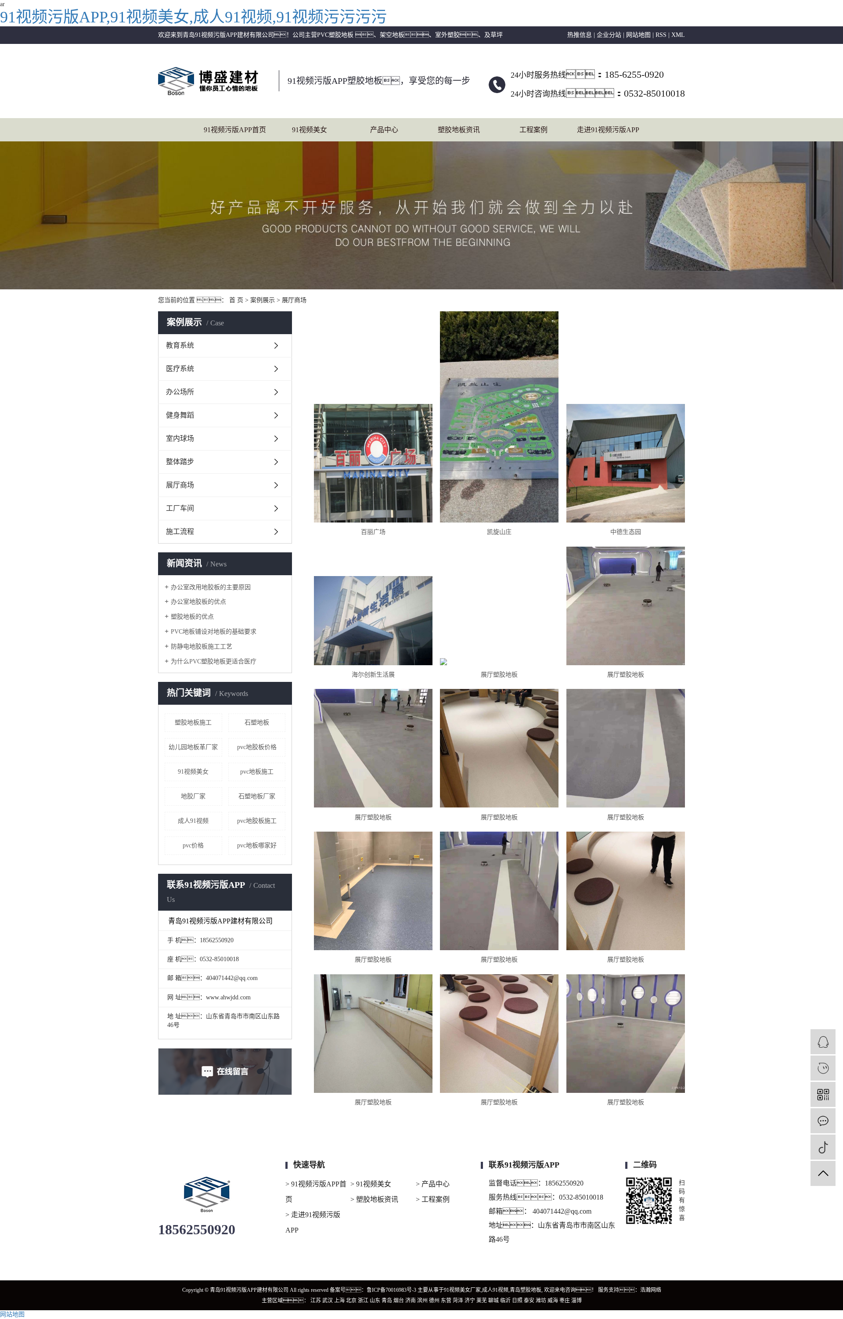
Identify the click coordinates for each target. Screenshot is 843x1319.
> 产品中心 (433, 1184)
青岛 (387, 1300)
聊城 (493, 1300)
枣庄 (564, 1300)
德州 (434, 1300)
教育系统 (180, 345)
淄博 (576, 1300)
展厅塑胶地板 (499, 674)
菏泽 (458, 1300)
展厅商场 (294, 300)
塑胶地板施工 (193, 722)
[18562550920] (823, 1068)
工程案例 (533, 129)
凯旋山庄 (499, 532)
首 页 (236, 300)
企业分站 (609, 35)
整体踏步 (180, 461)
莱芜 (481, 1300)
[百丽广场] (373, 463)
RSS (661, 35)
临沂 (505, 1300)
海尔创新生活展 (373, 674)
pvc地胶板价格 (257, 747)
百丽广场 (373, 532)
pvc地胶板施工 (257, 821)
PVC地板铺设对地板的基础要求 (213, 631)
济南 (410, 1300)
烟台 (398, 1300)
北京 (351, 1300)
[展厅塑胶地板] (499, 661)
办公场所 (180, 392)
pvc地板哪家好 (257, 845)
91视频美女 (309, 129)
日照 (517, 1300)
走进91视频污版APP (608, 129)
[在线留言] (823, 1120)
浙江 (363, 1300)
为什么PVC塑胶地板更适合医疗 (213, 661)
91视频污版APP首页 (235, 129)
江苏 (315, 1300)
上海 (339, 1300)
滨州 (422, 1300)
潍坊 (541, 1300)
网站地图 (638, 35)
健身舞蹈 (180, 415)
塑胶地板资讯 (459, 129)
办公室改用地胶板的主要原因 (211, 587)
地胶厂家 (193, 796)
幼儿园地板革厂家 (193, 747)
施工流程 (180, 531)
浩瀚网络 (650, 1290)
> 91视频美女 (370, 1184)
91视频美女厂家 (462, 1290)
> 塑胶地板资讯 (374, 1199)
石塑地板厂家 (256, 796)
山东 (375, 1300)
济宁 (470, 1300)
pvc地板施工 (257, 771)
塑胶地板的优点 (192, 616)
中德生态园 (625, 532)
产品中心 (384, 129)
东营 (446, 1300)
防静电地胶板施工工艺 (201, 646)
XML (678, 35)
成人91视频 (193, 821)
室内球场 (180, 438)
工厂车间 (180, 508)
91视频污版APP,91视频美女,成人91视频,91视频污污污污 (193, 17)
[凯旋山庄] (499, 417)
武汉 (327, 1300)
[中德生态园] (625, 463)
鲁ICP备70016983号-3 (391, 1290)
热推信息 (579, 35)
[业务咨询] (823, 1041)
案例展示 (262, 300)
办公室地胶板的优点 (198, 601)
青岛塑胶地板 (525, 1290)
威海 (553, 1300)
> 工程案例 (433, 1199)
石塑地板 (257, 722)
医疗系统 (180, 368)
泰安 (529, 1300)
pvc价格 (193, 845)
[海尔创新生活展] (373, 620)
